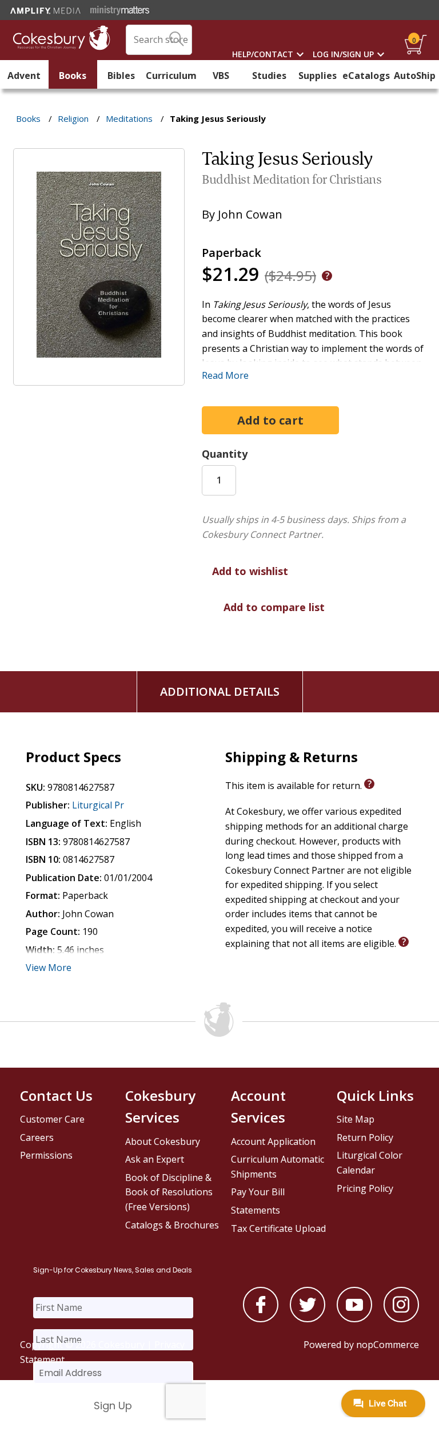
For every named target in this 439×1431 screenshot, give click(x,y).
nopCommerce (387, 1344)
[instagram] (401, 1319)
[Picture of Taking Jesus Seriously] (99, 377)
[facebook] (260, 1319)
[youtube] (354, 1319)
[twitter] (307, 1319)
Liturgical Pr (98, 805)
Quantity (225, 454)
